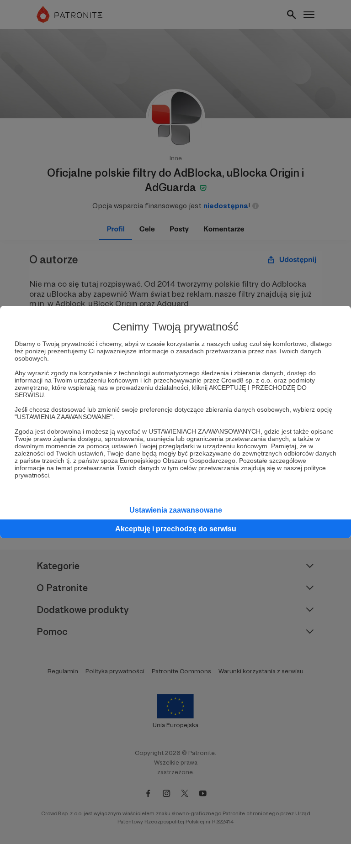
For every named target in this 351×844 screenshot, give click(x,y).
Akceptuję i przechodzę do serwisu (175, 529)
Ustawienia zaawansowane (175, 510)
